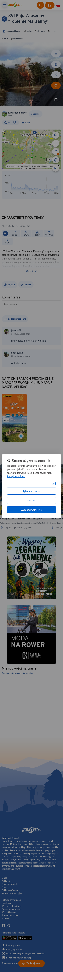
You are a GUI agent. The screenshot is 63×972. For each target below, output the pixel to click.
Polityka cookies (16, 476)
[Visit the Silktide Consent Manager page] (54, 483)
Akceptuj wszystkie (31, 510)
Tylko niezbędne (31, 491)
